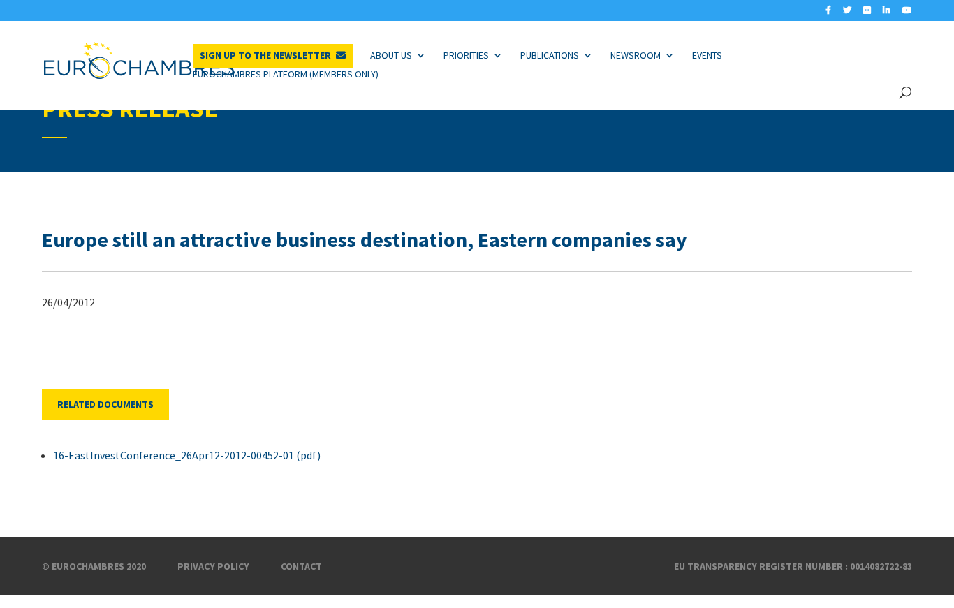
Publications (549, 55)
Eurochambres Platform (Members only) (286, 74)
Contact (301, 566)
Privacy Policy (213, 566)
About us (391, 55)
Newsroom (635, 55)
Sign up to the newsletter (265, 55)
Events (707, 55)
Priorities (466, 55)
